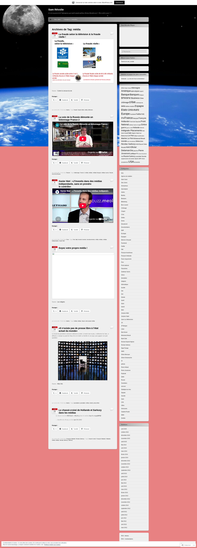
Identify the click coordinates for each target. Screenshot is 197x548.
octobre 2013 (125, 467)
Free (67, 239)
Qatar (122, 376)
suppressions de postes (127, 158)
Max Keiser (124, 332)
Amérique (126, 91)
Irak (122, 291)
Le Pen (131, 136)
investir (80, 239)
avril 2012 (124, 524)
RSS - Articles (125, 536)
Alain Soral (128, 88)
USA (131, 161)
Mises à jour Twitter (128, 58)
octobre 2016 (125, 432)
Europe (125, 113)
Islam (122, 133)
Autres (68, 109)
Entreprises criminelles (70, 19)
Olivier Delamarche (126, 357)
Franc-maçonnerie (126, 259)
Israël (126, 133)
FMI (122, 249)
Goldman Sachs (133, 124)
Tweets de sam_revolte (127, 61)
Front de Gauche (134, 121)
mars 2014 (124, 451)
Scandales (124, 383)
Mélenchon (139, 141)
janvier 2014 (124, 457)
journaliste (82, 403)
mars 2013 (124, 489)
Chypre (123, 211)
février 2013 (124, 492)
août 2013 (124, 473)
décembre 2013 (125, 460)
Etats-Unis (127, 109)
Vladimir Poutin (125, 411)
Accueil (50, 19)
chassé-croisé (92, 438)
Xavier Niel (62, 240)
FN (122, 118)
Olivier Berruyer (125, 354)
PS (137, 153)
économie (137, 162)
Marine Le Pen (127, 138)
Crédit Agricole (139, 102)
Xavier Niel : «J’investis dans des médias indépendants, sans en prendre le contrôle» (80, 184)
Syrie (136, 158)
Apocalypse (124, 189)
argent (141, 91)
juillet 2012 (124, 515)
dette (123, 106)
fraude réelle (81, 109)
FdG (142, 114)
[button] (83, 61)
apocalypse (135, 91)
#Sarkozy (77, 416)
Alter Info (60, 384)
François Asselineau (126, 252)
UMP (139, 158)
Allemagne (135, 88)
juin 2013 (123, 480)
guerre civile (129, 127)
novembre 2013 (125, 464)
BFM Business (132, 98)
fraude (75, 109)
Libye (135, 136)
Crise (122, 214)
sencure (123, 386)
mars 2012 (124, 527)
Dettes (123, 217)
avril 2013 (124, 486)
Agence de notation (126, 176)
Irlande (123, 297)
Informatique (124, 284)
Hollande (108, 438)
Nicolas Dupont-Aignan (127, 341)
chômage (125, 102)
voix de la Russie (56, 174)
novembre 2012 (125, 502)
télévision (90, 109)
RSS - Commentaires (127, 539)
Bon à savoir (124, 205)
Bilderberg (124, 201)
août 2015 (124, 441)
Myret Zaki (124, 338)
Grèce (144, 124)
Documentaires (125, 227)
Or (122, 361)
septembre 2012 (125, 508)
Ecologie (123, 233)
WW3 (122, 415)
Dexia (122, 221)
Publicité (123, 373)
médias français (97, 172)
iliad (77, 239)
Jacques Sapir (125, 316)
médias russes (105, 172)
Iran (143, 131)
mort (128, 141)
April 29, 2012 (78, 420)
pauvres (135, 150)
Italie (129, 133)
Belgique (142, 95)
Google (139, 124)
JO (122, 322)
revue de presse (142, 153)
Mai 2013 (123, 483)
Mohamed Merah (139, 138)
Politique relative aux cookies (52, 544)
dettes (128, 106)
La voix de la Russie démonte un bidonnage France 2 (76, 118)
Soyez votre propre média (88, 321)
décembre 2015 (125, 435)
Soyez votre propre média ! (73, 248)
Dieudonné (124, 224)
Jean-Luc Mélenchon (127, 319)
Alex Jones (124, 182)
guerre (123, 127)
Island (123, 306)
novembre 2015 (125, 438)
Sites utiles (57, 19)
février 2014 (124, 454)
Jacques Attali (125, 313)
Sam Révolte (56, 9)
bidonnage (76, 172)
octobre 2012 (125, 505)
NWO (128, 147)
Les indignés (61, 302)
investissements (91, 239)
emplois (132, 106)
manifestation (141, 135)
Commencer (119, 2)
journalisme (77, 403)
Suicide (144, 156)
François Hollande (70, 438)
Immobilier (124, 278)
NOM (137, 144)
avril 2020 (124, 429)
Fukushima (124, 268)
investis (84, 239)
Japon (134, 133)
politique (133, 153)
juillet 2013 (124, 476)
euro (136, 109)
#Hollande (70, 416)
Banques (134, 94)
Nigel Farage (124, 348)
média (86, 109)
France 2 (82, 172)
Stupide (123, 392)
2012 (122, 88)
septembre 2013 (125, 470)
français (135, 118)
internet (142, 127)
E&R (122, 230)
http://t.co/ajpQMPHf (95, 416)
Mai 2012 (123, 521)
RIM (122, 156)
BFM (123, 98)
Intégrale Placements (131, 130)
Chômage (124, 208)
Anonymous (124, 186)
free (74, 239)
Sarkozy (70, 440)
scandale (138, 156)
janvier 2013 (124, 495)
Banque (125, 94)
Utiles (122, 405)
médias (90, 172)
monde (91, 403)
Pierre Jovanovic (126, 370)
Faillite (138, 114)
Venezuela (124, 408)
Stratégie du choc (126, 389)
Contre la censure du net (64, 91)
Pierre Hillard (125, 367)
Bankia (123, 195)
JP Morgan (124, 326)
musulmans (132, 141)
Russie (68, 172)
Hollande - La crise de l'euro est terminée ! (133, 78)
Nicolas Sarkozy (80, 438)
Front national (125, 265)
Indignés (123, 281)
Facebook (133, 114)
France (128, 117)
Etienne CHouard (126, 240)
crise (132, 102)
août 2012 (124, 511)
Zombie (123, 418)
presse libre (96, 403)
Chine (142, 98)
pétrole (123, 364)
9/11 (122, 173)
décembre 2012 (125, 499)
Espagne (139, 106)
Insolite (123, 287)
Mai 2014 (123, 445)
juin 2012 (123, 518)
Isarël (122, 300)
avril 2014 (124, 448)
